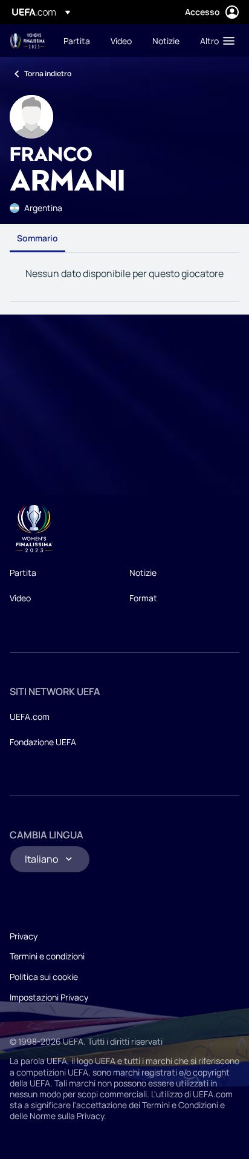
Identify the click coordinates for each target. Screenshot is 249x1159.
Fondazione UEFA (43, 742)
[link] (77, 40)
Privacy (23, 936)
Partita (23, 572)
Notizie (143, 572)
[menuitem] (77, 40)
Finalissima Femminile (28, 41)
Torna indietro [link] (47, 73)
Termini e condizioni (47, 956)
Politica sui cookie (44, 976)
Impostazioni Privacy (49, 997)
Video (20, 598)
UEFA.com (30, 716)
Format (143, 598)
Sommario (37, 238)
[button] (214, 40)
